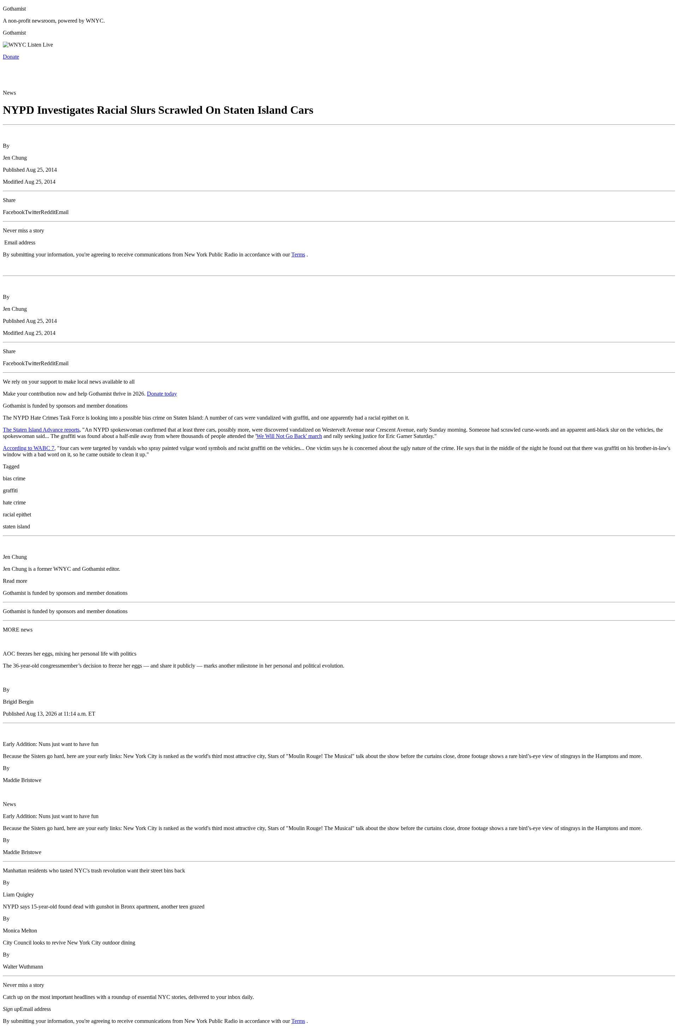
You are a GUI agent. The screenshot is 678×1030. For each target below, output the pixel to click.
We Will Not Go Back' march (289, 436)
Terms (298, 254)
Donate (11, 57)
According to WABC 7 (28, 448)
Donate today (162, 394)
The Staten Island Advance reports (41, 430)
